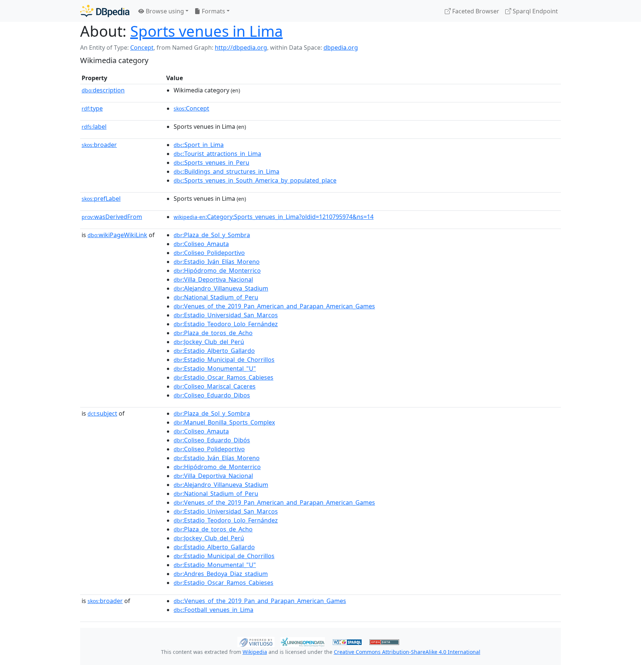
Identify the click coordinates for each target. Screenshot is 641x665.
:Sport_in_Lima (199, 145)
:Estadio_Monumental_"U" (215, 368)
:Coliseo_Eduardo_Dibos (212, 395)
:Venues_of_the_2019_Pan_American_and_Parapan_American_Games (274, 306)
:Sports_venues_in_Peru (211, 162)
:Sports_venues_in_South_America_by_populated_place (255, 180)
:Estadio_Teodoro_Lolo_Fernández (226, 324)
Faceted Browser (475, 11)
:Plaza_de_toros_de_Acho (213, 333)
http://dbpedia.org (241, 47)
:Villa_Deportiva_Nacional (213, 279)
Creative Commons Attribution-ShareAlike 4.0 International (407, 651)
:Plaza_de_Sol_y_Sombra (212, 235)
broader (99, 145)
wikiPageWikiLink (117, 235)
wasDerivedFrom (112, 217)
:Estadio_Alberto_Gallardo (214, 351)
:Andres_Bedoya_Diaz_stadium (221, 574)
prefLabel (101, 198)
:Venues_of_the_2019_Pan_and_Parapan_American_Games (260, 601)
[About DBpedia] (104, 11)
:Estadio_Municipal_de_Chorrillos (224, 360)
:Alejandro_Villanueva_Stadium (221, 288)
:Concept (191, 108)
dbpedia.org (340, 47)
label (94, 126)
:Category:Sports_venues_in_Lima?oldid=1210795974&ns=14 (274, 217)
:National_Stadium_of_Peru (216, 297)
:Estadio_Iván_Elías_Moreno (217, 262)
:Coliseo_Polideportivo (209, 253)
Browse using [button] (164, 11)
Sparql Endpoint (534, 11)
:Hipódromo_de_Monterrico (217, 270)
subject (102, 413)
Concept (142, 47)
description (103, 90)
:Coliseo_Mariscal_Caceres (215, 386)
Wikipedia (255, 651)
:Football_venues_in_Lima (213, 610)
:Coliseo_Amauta (201, 244)
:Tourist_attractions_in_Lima (217, 154)
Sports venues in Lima (206, 31)
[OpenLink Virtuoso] (256, 641)
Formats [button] (212, 11)
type (92, 108)
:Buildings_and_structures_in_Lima (226, 171)
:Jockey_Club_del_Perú (209, 342)
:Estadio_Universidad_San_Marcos (226, 315)
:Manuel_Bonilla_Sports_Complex (224, 422)
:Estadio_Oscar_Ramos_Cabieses (223, 377)
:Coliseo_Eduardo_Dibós (212, 440)
